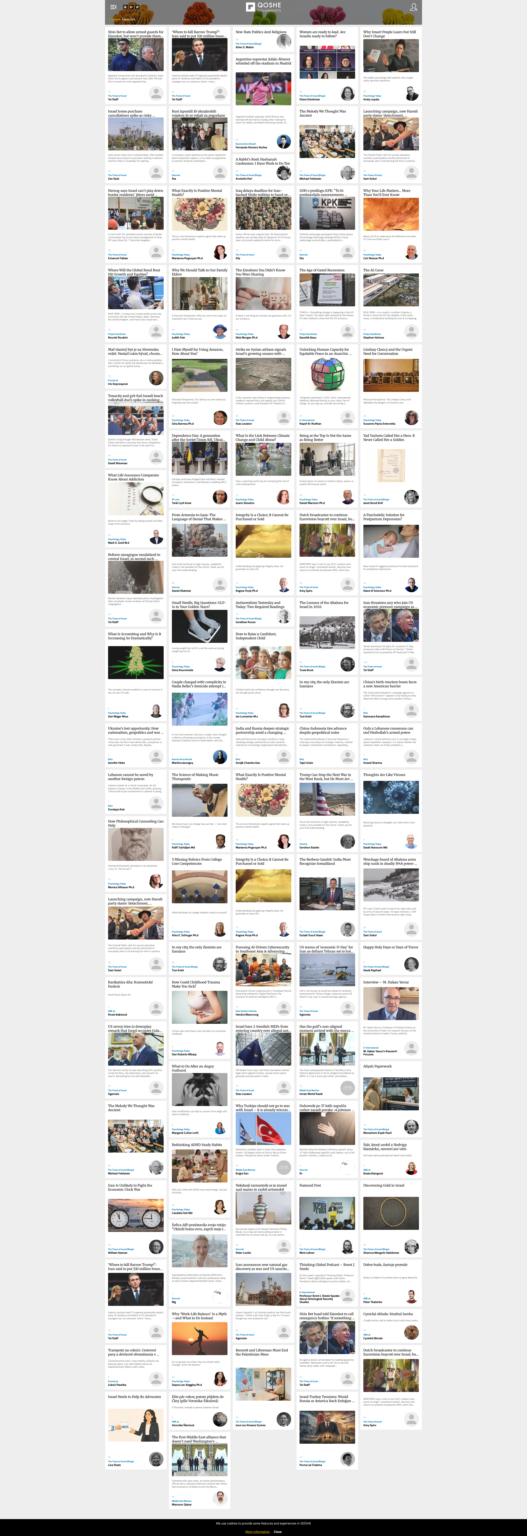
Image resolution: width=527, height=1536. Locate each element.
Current (115, 19)
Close (278, 1532)
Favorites (128, 19)
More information (257, 1532)
